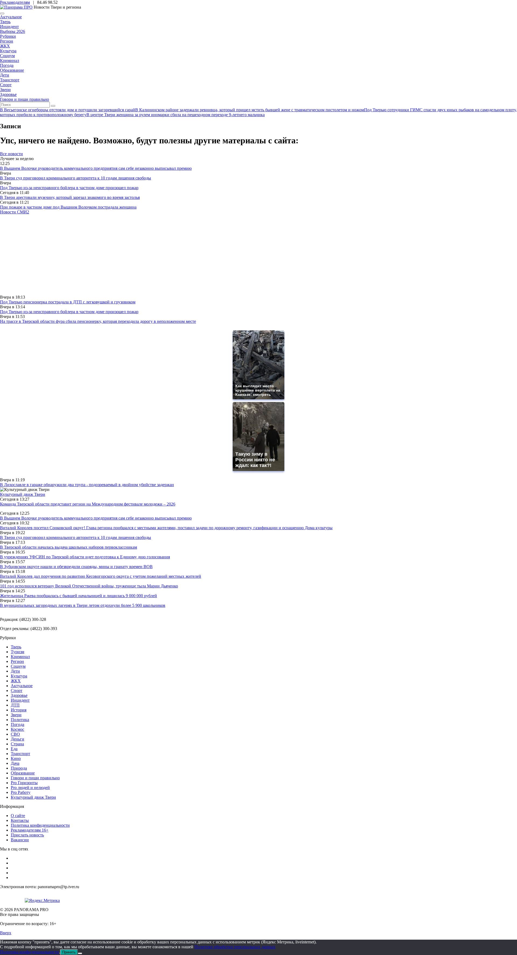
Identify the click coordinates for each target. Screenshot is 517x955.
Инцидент (9, 26)
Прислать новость (27, 835)
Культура (8, 51)
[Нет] (80, 953)
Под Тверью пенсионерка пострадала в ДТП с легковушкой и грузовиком (67, 302)
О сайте (18, 815)
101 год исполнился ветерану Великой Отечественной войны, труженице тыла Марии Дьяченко (89, 586)
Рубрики (8, 36)
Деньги (17, 739)
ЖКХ (5, 46)
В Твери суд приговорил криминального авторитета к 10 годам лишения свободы (75, 178)
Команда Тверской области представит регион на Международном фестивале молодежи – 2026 (87, 504)
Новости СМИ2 (14, 212)
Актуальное (11, 17)
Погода (6, 65)
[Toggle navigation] (2, 13)
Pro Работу (20, 792)
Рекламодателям (15, 2)
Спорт (6, 84)
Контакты (20, 820)
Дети (4, 75)
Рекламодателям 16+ (29, 830)
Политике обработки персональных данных (234, 946)
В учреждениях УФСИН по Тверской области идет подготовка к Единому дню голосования (85, 557)
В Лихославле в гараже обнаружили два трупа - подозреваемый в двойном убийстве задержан (87, 484)
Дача (15, 763)
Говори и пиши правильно (24, 99)
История (18, 710)
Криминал (9, 60)
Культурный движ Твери (33, 797)
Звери (5, 89)
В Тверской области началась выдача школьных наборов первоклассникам (68, 547)
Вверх (5, 932)
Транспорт (9, 80)
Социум (7, 55)
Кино (16, 758)
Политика (20, 719)
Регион (6, 41)
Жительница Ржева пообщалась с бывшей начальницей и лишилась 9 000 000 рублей (78, 595)
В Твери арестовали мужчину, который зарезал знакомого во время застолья (70, 197)
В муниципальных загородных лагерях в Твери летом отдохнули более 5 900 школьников (82, 605)
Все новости (11, 153)
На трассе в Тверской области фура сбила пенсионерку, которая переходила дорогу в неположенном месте (98, 321)
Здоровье (8, 94)
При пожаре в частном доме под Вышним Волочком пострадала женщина (68, 207)
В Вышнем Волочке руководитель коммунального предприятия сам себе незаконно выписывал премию (96, 168)
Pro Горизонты (24, 782)
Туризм (17, 651)
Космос (17, 729)
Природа (19, 768)
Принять (69, 952)
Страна (17, 744)
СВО (15, 734)
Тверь (5, 21)
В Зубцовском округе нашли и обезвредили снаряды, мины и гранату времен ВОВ (76, 566)
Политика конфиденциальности (40, 825)
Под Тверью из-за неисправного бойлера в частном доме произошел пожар (69, 187)
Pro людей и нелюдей (30, 787)
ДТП (15, 705)
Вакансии (20, 840)
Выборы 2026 (12, 31)
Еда (14, 748)
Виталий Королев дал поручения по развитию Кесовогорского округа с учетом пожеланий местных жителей (100, 576)
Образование (12, 70)
